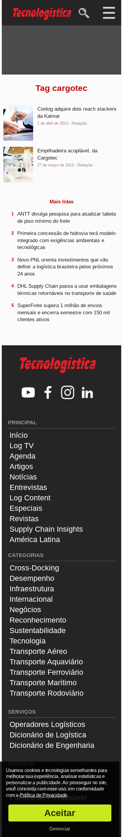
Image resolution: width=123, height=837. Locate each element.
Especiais (26, 508)
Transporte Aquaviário (46, 661)
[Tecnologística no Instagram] (68, 393)
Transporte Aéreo (38, 651)
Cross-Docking (34, 568)
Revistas (24, 518)
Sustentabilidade (38, 630)
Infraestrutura (32, 588)
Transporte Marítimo (43, 682)
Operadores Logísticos (47, 724)
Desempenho (32, 578)
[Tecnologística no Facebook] (48, 393)
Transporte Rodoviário (47, 693)
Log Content (30, 497)
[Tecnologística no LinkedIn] (87, 393)
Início (19, 435)
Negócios (25, 609)
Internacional (31, 599)
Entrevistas (28, 487)
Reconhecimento (38, 620)
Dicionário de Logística (48, 735)
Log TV (22, 445)
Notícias (23, 477)
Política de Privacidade (43, 795)
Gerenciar (59, 828)
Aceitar (59, 813)
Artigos (21, 466)
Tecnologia (28, 641)
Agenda (23, 456)
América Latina (35, 539)
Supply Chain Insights (46, 529)
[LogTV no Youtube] (28, 393)
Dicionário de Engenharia (52, 745)
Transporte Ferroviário (46, 672)
